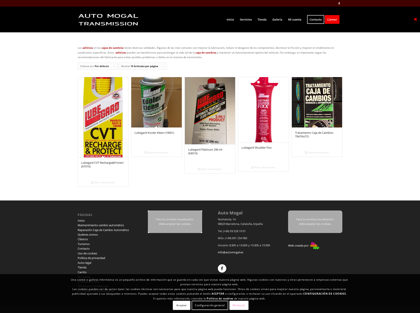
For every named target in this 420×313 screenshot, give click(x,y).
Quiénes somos (88, 234)
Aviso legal (84, 263)
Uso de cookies (87, 253)
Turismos (84, 244)
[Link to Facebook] (339, 3)
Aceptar (181, 305)
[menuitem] (230, 19)
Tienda (82, 267)
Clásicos (83, 239)
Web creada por (298, 245)
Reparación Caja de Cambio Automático (103, 230)
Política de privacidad (91, 258)
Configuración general (210, 305)
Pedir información (104, 182)
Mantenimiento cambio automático (101, 225)
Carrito (82, 272)
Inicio (81, 221)
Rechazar (239, 305)
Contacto (84, 248)
